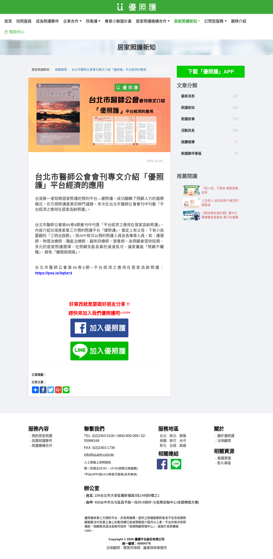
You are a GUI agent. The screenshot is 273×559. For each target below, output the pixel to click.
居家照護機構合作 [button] (151, 21)
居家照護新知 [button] (185, 21)
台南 (173, 445)
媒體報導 (61, 69)
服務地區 (168, 429)
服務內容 (38, 429)
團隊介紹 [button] (238, 21)
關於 (219, 429)
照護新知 (188, 107)
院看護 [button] (91, 21)
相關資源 (224, 451)
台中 (182, 441)
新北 (173, 436)
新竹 (173, 441)
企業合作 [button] (70, 21)
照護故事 (188, 119)
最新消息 (188, 96)
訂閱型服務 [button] (214, 21)
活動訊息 (188, 130)
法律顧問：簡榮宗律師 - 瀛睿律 (136, 548)
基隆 (182, 436)
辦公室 (91, 488)
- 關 (224, 436)
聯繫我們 (94, 429)
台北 (163, 436)
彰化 (163, 445)
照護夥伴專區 (191, 153)
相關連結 (168, 454)
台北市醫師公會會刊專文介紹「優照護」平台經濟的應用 (109, 69)
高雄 (182, 445)
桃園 (163, 441)
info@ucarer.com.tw (99, 454)
